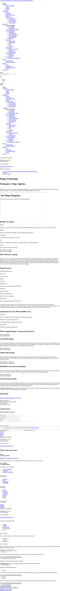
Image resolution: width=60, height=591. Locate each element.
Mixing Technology (10, 30)
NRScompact (12, 42)
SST (10, 45)
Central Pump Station (14, 29)
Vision (7, 7)
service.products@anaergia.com (11, 458)
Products (5, 24)
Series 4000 (11, 28)
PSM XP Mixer (12, 33)
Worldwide (5, 483)
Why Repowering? (13, 49)
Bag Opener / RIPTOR (14, 58)
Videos (7, 68)
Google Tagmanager (6, 584)
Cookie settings (6, 528)
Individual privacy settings (6, 589)
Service (4, 59)
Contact (5, 70)
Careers (7, 9)
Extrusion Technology (8, 472)
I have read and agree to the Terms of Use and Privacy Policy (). (21, 427)
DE (4, 79)
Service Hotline (9, 60)
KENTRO (11, 55)
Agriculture (8, 13)
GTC (4, 529)
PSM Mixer (11, 32)
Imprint (4, 526)
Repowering (9, 47)
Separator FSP (12, 41)
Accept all (3, 550)
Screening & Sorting (10, 53)
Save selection (9, 550)
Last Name (3, 417)
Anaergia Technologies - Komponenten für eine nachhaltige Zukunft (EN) (20, 171)
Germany (5, 479)
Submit (2, 431)
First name (2, 415)
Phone (1, 420)
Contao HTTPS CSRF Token (9, 558)
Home (4, 3)
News (7, 64)
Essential (5, 538)
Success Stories (9, 17)
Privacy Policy (35, 427)
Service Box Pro (12, 36)
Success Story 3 (12, 22)
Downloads (8, 66)
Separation (8, 39)
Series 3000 (11, 26)
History (7, 8)
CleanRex (11, 46)
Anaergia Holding (10, 5)
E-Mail (2, 418)
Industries (5, 11)
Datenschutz (8, 586)
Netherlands (5, 481)
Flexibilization (12, 51)
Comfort (5, 540)
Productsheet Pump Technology (10, 398)
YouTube (4, 576)
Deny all (2, 587)
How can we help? (4, 425)
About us (5, 4)
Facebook (2, 506)
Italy (4, 480)
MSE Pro (11, 38)
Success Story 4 (12, 20)
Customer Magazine (10, 67)
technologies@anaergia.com (6, 166)
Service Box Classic (13, 34)
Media (4, 63)
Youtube (2, 504)
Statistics (5, 541)
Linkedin (2, 507)
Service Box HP (12, 37)
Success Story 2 (12, 21)
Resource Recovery (10, 15)
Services (11, 50)
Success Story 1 (12, 18)
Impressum (2, 586)
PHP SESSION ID (6, 565)
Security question (4, 430)
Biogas (7, 12)
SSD (10, 43)
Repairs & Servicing (10, 62)
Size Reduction (9, 57)
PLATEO (11, 54)
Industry (8, 16)
